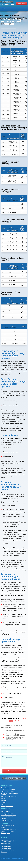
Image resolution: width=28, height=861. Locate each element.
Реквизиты (4, 852)
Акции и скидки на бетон (8, 789)
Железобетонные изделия (8, 815)
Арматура (3, 818)
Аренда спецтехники (7, 816)
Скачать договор (5, 833)
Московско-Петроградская (7, 18)
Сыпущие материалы (7, 813)
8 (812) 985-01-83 (7, 4)
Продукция (5, 809)
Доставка (3, 798)
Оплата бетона (5, 788)
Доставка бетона (14, 15)
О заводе (3, 800)
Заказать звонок (22, 3)
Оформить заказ (14, 771)
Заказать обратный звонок (8, 829)
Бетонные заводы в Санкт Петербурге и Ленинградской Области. (9, 793)
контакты (5, 838)
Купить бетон (4, 15)
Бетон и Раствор (5, 811)
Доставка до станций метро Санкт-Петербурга (13, 16)
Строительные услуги (7, 820)
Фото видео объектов (7, 806)
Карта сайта (4, 834)
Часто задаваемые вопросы (9, 796)
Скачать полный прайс (7, 831)
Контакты (3, 802)
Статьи (3, 804)
